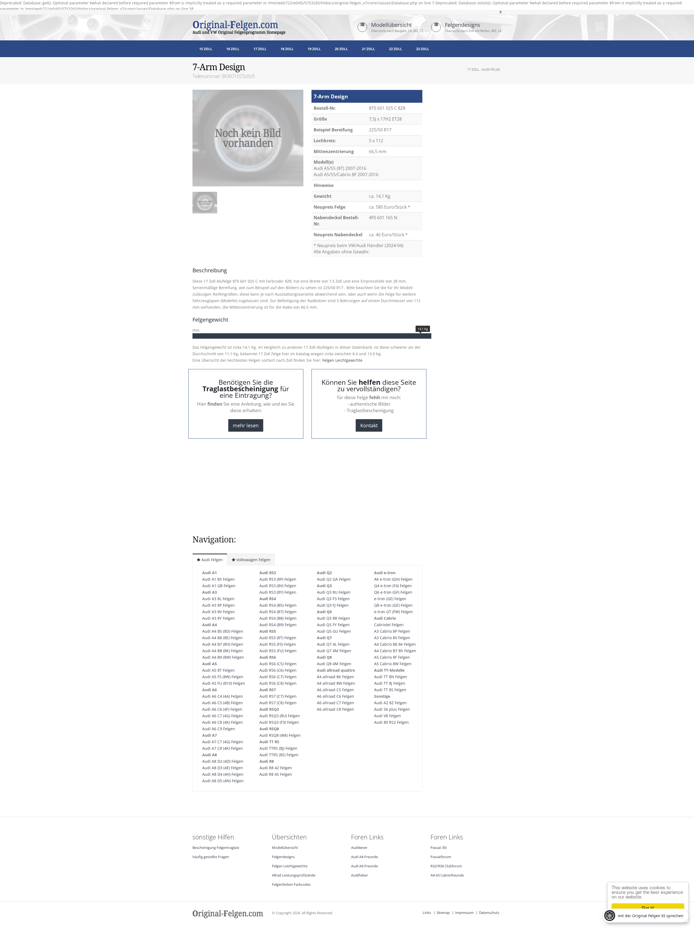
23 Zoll (422, 49)
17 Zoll (259, 49)
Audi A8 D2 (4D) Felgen (222, 761)
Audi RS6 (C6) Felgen (278, 670)
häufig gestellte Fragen (210, 857)
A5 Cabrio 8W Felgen (393, 663)
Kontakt (369, 425)
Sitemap (443, 912)
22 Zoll (395, 49)
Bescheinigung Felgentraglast (215, 847)
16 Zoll (232, 49)
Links (427, 912)
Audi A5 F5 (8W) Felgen (222, 676)
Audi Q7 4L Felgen (333, 644)
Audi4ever (359, 847)
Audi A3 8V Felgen (218, 611)
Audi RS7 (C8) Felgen (278, 702)
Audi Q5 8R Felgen (333, 618)
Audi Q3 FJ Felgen (333, 605)
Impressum (464, 912)
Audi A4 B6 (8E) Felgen (222, 637)
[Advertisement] (235, 232)
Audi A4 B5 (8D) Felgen (222, 631)
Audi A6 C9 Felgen (218, 728)
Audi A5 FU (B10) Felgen (223, 683)
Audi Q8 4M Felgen (334, 663)
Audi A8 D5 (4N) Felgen (223, 780)
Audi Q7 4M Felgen (334, 650)
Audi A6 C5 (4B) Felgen (222, 702)
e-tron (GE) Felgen (390, 598)
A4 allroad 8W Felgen (336, 683)
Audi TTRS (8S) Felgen (278, 754)
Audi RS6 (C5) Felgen (278, 663)
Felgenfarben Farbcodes (291, 884)
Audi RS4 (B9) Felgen (278, 624)
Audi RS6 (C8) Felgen (278, 683)
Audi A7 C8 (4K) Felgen (222, 748)
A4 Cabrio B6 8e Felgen (395, 644)
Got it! (648, 907)
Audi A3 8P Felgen (218, 605)
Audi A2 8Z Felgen (390, 702)
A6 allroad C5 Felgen (335, 689)
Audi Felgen (211, 559)
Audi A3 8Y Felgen (218, 618)
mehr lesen (246, 425)
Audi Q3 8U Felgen (334, 592)
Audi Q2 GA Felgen (334, 579)
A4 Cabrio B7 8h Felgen (395, 650)
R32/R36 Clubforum (446, 866)
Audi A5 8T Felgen (218, 670)
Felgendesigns (462, 24)
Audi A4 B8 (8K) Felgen (222, 650)
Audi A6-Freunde (364, 866)
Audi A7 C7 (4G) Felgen (222, 741)
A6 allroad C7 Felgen (335, 702)
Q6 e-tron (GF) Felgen (393, 592)
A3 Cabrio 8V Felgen (392, 637)
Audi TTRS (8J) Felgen (278, 748)
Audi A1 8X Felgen (218, 579)
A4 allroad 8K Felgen (335, 676)
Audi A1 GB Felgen (219, 585)
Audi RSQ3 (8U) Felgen (279, 715)
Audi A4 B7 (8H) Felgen (222, 644)
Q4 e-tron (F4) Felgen (393, 585)
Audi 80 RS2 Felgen (391, 722)
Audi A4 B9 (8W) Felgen (223, 657)
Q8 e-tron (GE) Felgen (393, 605)
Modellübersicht (391, 24)
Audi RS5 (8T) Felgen (277, 637)
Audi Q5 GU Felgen (334, 631)
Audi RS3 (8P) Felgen (277, 579)
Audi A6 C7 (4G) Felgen (222, 715)
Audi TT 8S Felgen (390, 689)
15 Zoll (205, 49)
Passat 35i (438, 847)
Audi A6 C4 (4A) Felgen (222, 696)
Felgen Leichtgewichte (342, 360)
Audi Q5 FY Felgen (333, 624)
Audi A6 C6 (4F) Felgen (222, 709)
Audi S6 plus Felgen (392, 709)
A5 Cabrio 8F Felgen (392, 657)
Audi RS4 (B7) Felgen (278, 611)
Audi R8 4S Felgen (275, 774)
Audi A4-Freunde (364, 857)
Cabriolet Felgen (389, 624)
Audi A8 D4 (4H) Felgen (222, 774)
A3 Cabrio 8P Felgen (392, 631)
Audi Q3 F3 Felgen (333, 598)
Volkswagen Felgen (253, 559)
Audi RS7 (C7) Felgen (278, 696)
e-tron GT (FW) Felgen (393, 611)
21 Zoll (368, 49)
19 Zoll (314, 49)
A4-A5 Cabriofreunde (447, 875)
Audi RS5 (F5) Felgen (277, 644)
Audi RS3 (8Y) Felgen (277, 592)
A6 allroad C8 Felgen (335, 709)
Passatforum (440, 857)
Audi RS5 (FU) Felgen (278, 650)
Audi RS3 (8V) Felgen (277, 585)
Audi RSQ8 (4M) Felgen (280, 735)
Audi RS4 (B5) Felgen (278, 605)
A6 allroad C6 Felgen (335, 696)
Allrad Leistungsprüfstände (293, 875)
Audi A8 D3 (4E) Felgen (222, 767)
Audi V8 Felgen (387, 715)
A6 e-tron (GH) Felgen (393, 579)
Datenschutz (489, 912)
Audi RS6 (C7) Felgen (278, 676)
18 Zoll (287, 49)
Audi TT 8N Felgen (390, 676)
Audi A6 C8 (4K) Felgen (222, 722)
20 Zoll (341, 49)
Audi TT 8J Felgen (389, 683)
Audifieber (359, 875)
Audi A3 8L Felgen (218, 598)
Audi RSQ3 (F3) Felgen (279, 722)
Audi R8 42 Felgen (275, 767)
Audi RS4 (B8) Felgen (278, 618)
